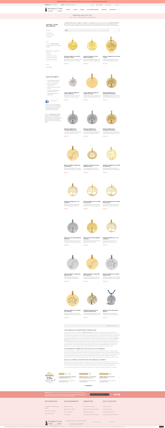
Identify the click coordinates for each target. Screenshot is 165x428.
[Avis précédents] (57, 378)
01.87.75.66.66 (54, 4)
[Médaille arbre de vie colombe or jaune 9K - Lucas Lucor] (111, 117)
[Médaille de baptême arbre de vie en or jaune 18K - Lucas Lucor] (92, 226)
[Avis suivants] (119, 378)
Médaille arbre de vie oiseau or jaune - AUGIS (72, 57)
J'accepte (161, 426)
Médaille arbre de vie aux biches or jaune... (90, 57)
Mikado (49, 36)
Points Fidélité (68, 412)
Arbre (49, 67)
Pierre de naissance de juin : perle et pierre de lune (53, 91)
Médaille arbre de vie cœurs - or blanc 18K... (111, 275)
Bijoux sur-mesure (88, 412)
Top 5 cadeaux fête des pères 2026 (52, 94)
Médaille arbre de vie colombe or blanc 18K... (90, 129)
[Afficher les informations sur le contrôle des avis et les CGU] (54, 379)
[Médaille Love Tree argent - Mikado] (111, 298)
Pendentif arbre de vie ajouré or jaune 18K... (111, 166)
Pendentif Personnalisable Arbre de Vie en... (91, 166)
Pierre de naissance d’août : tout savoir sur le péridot (53, 81)
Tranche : (48, 44)
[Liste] (67, 30)
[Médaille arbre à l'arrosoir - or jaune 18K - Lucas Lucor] (92, 262)
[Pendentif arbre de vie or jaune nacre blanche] (92, 298)
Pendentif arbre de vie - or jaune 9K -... (71, 202)
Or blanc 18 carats (52, 57)
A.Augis (49, 33)
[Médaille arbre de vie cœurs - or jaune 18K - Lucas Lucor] (73, 298)
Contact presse (107, 409)
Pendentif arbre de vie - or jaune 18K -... (110, 238)
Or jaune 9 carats (52, 59)
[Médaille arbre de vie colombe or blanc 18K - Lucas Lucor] (92, 117)
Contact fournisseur (108, 412)
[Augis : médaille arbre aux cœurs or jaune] (92, 81)
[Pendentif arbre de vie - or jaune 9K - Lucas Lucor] (73, 189)
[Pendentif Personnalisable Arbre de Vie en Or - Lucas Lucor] (92, 153)
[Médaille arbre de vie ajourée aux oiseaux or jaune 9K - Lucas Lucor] (92, 189)
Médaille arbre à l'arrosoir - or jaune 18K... (91, 275)
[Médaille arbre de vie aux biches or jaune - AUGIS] (92, 44)
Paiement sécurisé (50, 411)
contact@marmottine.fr (69, 4)
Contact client (107, 406)
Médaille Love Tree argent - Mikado (111, 311)
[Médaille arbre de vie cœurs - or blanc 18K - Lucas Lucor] (111, 262)
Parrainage (67, 414)
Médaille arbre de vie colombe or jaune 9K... (109, 129)
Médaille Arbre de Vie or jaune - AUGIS (111, 57)
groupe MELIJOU (80, 423)
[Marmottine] (53, 10)
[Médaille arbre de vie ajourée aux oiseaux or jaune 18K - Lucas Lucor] (111, 189)
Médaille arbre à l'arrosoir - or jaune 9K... (72, 166)
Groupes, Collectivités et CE (111, 414)
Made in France (68, 406)
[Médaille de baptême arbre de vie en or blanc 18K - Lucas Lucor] (73, 226)
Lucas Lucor (50, 35)
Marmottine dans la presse (91, 409)
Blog (93, 4)
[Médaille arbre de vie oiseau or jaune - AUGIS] (73, 44)
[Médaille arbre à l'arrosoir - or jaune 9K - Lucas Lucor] (73, 153)
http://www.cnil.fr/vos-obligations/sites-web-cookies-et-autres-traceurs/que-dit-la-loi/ (139, 426)
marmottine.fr (53, 100)
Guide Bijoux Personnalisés (90, 414)
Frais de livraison (49, 413)
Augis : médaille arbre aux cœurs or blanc (71, 93)
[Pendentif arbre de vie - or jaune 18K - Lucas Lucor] (111, 226)
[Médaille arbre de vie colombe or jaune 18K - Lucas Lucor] (111, 81)
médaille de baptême (87, 332)
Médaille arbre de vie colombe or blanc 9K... (70, 129)
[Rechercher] (119, 10)
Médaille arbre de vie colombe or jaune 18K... (109, 93)
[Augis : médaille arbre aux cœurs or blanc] (73, 81)
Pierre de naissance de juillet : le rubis (54, 87)
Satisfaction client (69, 409)
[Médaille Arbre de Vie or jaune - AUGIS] (111, 44)
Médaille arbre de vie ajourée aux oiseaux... (91, 202)
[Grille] (66, 30)
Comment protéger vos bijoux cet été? (52, 84)
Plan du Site (112, 422)
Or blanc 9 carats (51, 56)
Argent (49, 54)
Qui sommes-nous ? (89, 406)
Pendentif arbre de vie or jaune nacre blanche (90, 311)
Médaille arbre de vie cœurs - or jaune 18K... (72, 311)
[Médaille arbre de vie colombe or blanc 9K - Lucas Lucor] (73, 117)
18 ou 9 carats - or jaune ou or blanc (52, 51)
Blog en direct (52, 77)
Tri (108, 30)
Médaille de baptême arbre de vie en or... (72, 238)
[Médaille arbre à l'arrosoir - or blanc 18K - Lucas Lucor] (73, 262)
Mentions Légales (97, 422)
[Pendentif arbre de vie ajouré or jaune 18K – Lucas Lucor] (111, 153)
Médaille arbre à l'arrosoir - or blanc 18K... (72, 275)
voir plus (69, 377)
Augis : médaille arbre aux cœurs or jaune (91, 93)
